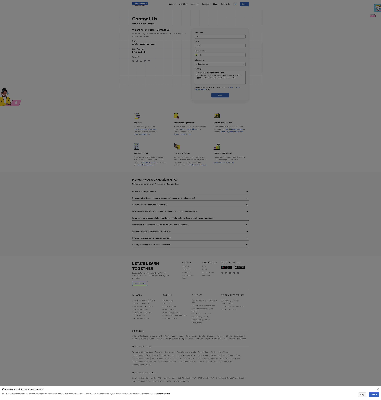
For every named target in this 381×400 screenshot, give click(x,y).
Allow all (374, 395)
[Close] (377, 389)
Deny (362, 395)
